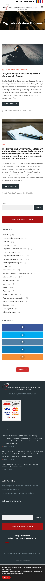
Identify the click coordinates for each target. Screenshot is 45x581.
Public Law (6, 291)
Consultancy (7, 245)
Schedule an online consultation (22, 219)
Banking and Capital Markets (13, 238)
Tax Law (6, 305)
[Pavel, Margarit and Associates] (20, 7)
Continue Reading (10, 104)
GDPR (5, 266)
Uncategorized (8, 309)
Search (4, 203)
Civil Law (6, 242)
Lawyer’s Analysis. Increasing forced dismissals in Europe (21, 75)
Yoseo (39, 553)
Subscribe (5, 542)
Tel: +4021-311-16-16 (11, 501)
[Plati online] (11, 410)
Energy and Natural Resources (13, 259)
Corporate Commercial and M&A (14, 249)
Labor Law (6, 284)
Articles (4, 69)
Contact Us (22, 369)
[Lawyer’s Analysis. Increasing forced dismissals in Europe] (22, 54)
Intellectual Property (10, 277)
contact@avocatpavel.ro (24, 1)
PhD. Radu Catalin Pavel (12, 111)
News (3, 144)
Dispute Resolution (9, 252)
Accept (6, 577)
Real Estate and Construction (13, 298)
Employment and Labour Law (17, 69)
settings (20, 573)
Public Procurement (10, 294)
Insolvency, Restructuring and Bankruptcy (17, 273)
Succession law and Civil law (13, 301)
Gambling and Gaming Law (12, 263)
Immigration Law (9, 270)
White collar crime (9, 312)
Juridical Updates (9, 280)
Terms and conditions (22, 561)
